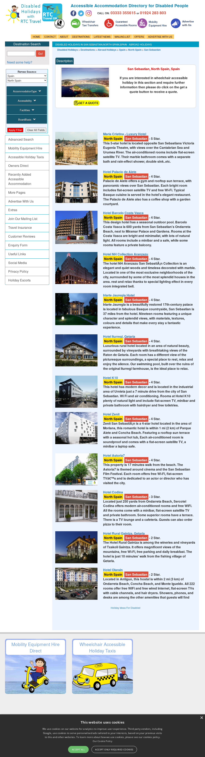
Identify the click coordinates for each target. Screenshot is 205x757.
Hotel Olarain (113, 569)
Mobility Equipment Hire (25, 148)
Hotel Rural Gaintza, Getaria (124, 533)
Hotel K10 (110, 377)
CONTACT (50, 36)
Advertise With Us (21, 201)
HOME (36, 36)
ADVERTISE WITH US (160, 36)
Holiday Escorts (19, 280)
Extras (12, 210)
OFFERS (139, 36)
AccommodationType (25, 91)
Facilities (25, 110)
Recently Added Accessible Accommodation (19, 179)
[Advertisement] (128, 117)
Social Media (17, 262)
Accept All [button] (78, 749)
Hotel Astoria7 (114, 455)
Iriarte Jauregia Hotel (119, 295)
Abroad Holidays (107, 49)
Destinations (87, 49)
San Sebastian (152, 49)
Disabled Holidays (67, 49)
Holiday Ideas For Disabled (125, 607)
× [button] (201, 717)
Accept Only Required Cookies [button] (114, 749)
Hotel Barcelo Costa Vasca (123, 213)
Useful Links (17, 254)
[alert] (102, 735)
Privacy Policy (18, 271)
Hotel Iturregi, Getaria (119, 336)
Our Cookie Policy (102, 741)
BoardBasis (24, 119)
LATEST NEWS (102, 36)
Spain (122, 49)
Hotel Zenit (111, 414)
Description (64, 60)
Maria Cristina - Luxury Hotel (124, 134)
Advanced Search (21, 139)
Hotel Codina (113, 492)
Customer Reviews (21, 236)
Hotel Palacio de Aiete (119, 171)
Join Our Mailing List (22, 218)
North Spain (135, 49)
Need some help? (19, 62)
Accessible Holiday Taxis (26, 157)
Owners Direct (18, 165)
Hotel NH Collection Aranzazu (125, 254)
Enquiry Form (17, 245)
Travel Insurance (20, 227)
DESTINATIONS (81, 36)
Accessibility (25, 101)
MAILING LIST (122, 36)
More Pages (16, 192)
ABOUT (64, 36)
